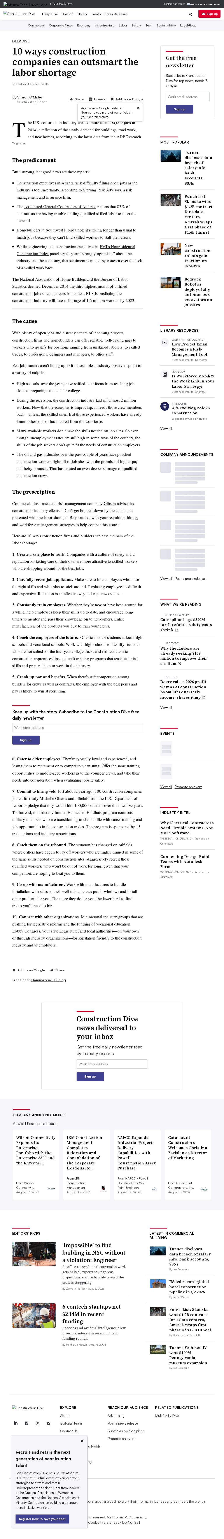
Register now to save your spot (42, 1519)
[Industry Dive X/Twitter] (37, 1423)
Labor (123, 25)
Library (82, 14)
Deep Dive (50, 14)
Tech (148, 25)
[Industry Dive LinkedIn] (15, 1423)
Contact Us (68, 1431)
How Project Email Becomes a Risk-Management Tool (189, 349)
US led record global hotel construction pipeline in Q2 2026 (189, 1287)
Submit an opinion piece (126, 1431)
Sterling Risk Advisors (102, 190)
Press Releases (116, 14)
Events (96, 14)
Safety (136, 25)
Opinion (67, 14)
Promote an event (188, 787)
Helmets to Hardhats (85, 812)
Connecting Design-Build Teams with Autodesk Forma (184, 861)
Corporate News (61, 25)
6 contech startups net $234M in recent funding (91, 1314)
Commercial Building (48, 980)
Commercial (36, 25)
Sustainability (166, 25)
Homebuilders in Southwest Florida (46, 230)
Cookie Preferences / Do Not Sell (114, 1522)
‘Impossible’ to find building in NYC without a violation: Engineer (93, 1252)
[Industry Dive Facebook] (26, 1423)
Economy (83, 25)
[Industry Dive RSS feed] (48, 1423)
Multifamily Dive (62, 3)
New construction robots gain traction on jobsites (198, 255)
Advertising (116, 1415)
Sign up (212, 14)
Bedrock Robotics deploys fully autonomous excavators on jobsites (198, 292)
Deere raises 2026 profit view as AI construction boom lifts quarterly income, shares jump (183, 689)
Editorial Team (71, 1423)
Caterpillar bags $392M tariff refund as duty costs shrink (186, 624)
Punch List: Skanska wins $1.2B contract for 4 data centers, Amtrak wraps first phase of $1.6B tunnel (199, 214)
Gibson (110, 503)
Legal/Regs (188, 25)
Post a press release (190, 578)
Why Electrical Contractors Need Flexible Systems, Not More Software (187, 828)
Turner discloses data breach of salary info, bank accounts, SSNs (198, 168)
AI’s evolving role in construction (191, 410)
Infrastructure (105, 25)
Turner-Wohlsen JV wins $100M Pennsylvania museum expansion (188, 1355)
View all (166, 428)
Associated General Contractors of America (60, 206)
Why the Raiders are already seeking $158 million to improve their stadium (183, 656)
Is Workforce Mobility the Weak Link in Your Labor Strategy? (193, 381)
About (65, 1415)
